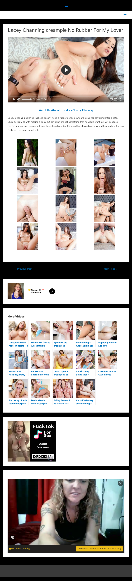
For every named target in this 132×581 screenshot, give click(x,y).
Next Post (111, 268)
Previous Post (23, 268)
